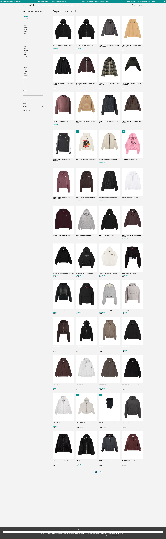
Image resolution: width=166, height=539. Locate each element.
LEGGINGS (25, 37)
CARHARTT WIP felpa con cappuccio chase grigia (86, 384)
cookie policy (115, 535)
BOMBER (25, 71)
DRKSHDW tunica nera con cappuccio (107, 422)
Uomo (39, 5)
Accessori (25, 77)
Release (50, 5)
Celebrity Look (74, 5)
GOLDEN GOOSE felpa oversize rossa (130, 460)
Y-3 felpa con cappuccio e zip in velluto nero (62, 460)
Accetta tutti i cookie (83, 531)
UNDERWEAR (26, 75)
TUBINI (25, 73)
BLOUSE (25, 69)
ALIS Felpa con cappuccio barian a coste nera (62, 45)
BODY (25, 60)
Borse (24, 79)
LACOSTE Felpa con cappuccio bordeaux (61, 235)
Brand (55, 5)
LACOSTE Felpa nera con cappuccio (106, 235)
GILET (25, 54)
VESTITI (25, 25)
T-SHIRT (25, 23)
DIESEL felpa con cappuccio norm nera (107, 460)
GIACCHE (25, 67)
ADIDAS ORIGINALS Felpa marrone (60, 346)
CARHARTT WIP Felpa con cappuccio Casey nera (63, 273)
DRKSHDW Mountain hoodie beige (106, 346)
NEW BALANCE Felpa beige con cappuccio (108, 273)
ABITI (24, 44)
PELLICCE (25, 63)
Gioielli (24, 81)
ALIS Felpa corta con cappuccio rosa (130, 159)
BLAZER (25, 52)
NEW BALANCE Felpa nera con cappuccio (85, 273)
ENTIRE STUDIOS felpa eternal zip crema (84, 422)
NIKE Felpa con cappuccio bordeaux (60, 121)
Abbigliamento (29, 11)
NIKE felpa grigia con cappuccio (128, 422)
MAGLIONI (25, 29)
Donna (44, 5)
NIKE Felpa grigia (125, 310)
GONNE (25, 46)
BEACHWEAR (26, 50)
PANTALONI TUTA (26, 39)
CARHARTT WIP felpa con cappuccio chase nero (132, 384)
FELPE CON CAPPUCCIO (38, 11)
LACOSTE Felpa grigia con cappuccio (84, 235)
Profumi (24, 86)
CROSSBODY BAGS (26, 18)
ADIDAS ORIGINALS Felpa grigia (106, 310)
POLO (24, 58)
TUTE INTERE (26, 56)
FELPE (25, 33)
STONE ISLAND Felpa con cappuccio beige (108, 159)
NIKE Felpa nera (79, 310)
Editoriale (66, 5)
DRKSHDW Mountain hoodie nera (83, 346)
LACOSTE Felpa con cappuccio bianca (130, 197)
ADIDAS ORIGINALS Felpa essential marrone (85, 197)
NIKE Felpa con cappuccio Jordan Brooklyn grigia (86, 159)
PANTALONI (25, 27)
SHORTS (25, 42)
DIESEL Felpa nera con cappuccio (129, 273)
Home (24, 11)
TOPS (25, 35)
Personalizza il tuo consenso (83, 529)
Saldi (60, 5)
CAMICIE (25, 31)
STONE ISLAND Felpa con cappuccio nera (108, 197)
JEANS (25, 48)
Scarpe (24, 84)
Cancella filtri (26, 110)
